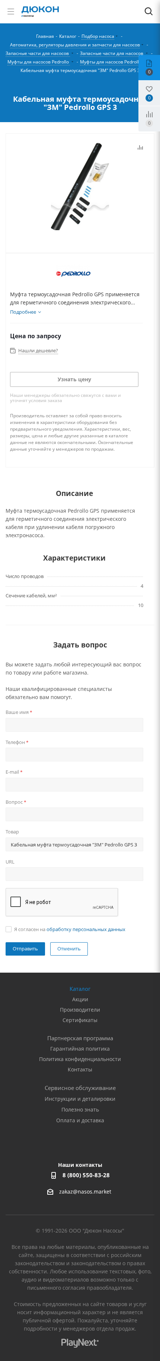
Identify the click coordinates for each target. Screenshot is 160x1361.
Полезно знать (80, 1109)
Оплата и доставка (80, 1120)
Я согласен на (69, 929)
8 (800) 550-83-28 (86, 1175)
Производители (80, 1009)
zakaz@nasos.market (86, 1191)
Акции (80, 999)
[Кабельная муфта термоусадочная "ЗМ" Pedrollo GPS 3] (80, 187)
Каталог (80, 988)
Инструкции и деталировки (80, 1098)
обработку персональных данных (86, 929)
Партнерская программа (80, 1038)
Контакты (80, 1069)
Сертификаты (80, 1020)
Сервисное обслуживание (80, 1087)
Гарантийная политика (80, 1048)
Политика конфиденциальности (80, 1059)
